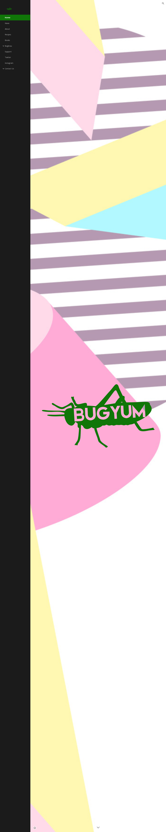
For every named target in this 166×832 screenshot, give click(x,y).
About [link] (7, 29)
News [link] (7, 23)
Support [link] (8, 51)
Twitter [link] (8, 57)
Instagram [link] (9, 63)
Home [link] (7, 17)
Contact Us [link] (9, 68)
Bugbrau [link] (8, 46)
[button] (163, 3)
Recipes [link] (8, 34)
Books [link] (7, 40)
